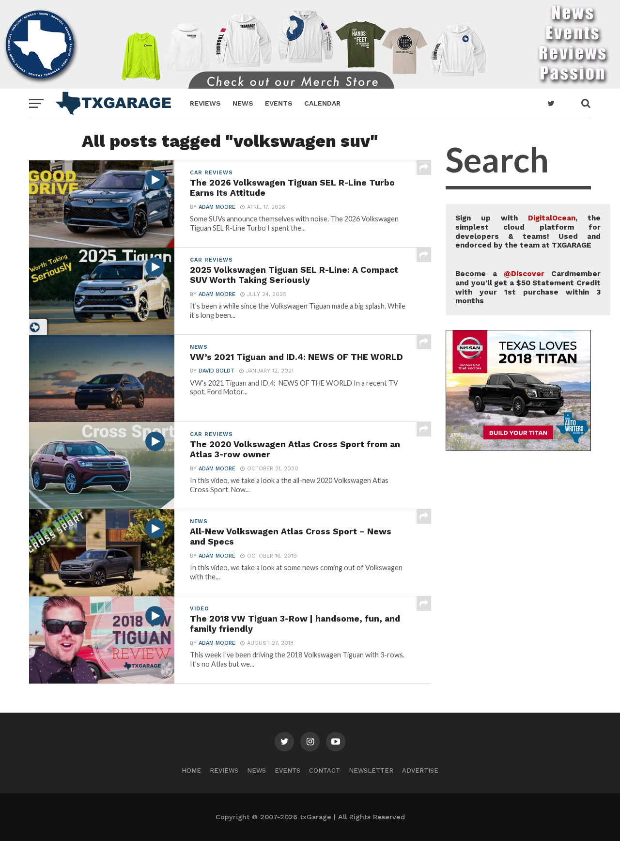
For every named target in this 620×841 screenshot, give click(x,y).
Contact (324, 770)
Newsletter (371, 770)
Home (191, 770)
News (242, 103)
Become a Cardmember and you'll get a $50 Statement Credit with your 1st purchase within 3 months (528, 287)
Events (279, 103)
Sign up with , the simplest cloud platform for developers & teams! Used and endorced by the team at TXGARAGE (528, 231)
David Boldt (216, 371)
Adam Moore (217, 207)
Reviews (205, 103)
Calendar (322, 103)
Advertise (420, 770)
